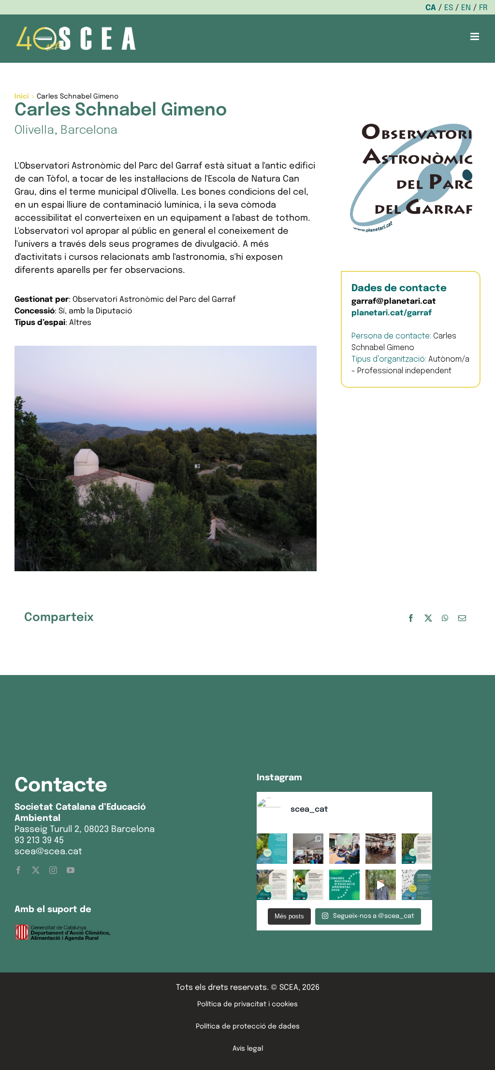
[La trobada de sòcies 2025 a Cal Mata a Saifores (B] (380, 848)
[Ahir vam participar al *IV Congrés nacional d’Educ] (344, 848)
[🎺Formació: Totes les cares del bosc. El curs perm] (417, 848)
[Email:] (462, 618)
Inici (22, 96)
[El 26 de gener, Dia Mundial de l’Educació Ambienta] (344, 885)
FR (483, 8)
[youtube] (70, 870)
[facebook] (18, 870)
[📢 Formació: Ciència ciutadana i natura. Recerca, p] (272, 885)
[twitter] (36, 870)
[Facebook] (411, 618)
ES (448, 8)
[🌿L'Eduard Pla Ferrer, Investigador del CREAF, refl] (380, 885)
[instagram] (53, 870)
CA (430, 8)
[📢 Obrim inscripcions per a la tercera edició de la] (272, 848)
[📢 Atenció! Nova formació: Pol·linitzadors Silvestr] (308, 885)
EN (466, 8)
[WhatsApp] (445, 618)
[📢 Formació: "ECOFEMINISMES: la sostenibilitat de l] (417, 885)
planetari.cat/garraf (391, 313)
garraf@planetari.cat (393, 301)
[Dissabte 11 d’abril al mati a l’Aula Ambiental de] (308, 848)
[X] (428, 618)
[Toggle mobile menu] (475, 36)
